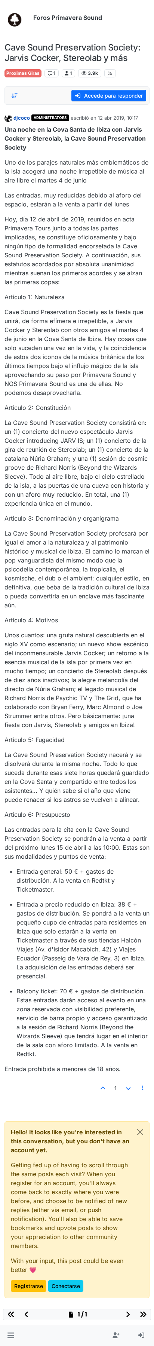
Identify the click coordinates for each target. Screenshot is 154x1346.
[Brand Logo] (17, 18)
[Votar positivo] (103, 1088)
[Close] (140, 1132)
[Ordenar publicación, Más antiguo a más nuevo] (14, 95)
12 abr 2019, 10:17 (118, 118)
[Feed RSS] (110, 73)
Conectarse (66, 1286)
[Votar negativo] (128, 1088)
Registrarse (28, 1286)
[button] (10, 1335)
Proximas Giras (23, 73)
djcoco (21, 118)
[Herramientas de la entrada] (143, 1088)
